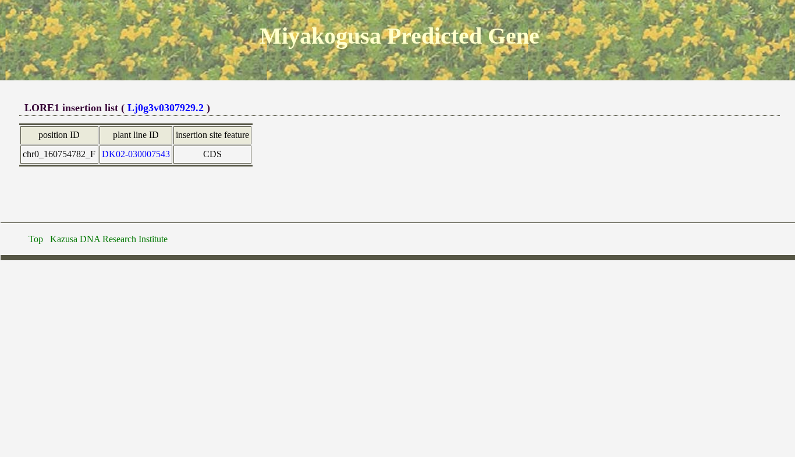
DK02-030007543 (136, 154)
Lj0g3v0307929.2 (165, 108)
